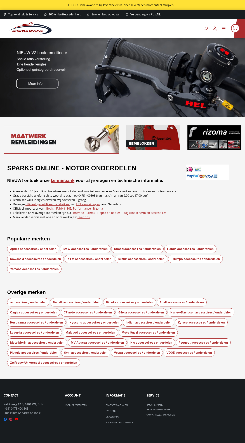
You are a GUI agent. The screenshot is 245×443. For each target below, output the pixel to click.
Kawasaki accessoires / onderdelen (35, 259)
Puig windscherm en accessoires (144, 213)
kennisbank (62, 180)
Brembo (78, 213)
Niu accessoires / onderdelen (151, 342)
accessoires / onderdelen (28, 302)
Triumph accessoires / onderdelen (195, 259)
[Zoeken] (205, 28)
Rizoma (98, 208)
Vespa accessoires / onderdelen (137, 352)
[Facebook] (5, 419)
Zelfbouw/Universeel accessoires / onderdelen (43, 362)
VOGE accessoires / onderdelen (189, 352)
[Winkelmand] (238, 28)
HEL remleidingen (88, 204)
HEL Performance (79, 208)
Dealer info (112, 416)
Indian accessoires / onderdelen (148, 322)
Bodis (50, 208)
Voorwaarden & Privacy (119, 422)
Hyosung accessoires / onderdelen (94, 322)
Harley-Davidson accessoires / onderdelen (201, 312)
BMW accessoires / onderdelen (85, 249)
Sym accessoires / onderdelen (85, 352)
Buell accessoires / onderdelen (182, 302)
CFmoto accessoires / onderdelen (88, 312)
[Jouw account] (214, 28)
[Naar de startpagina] (31, 28)
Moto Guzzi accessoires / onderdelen (148, 332)
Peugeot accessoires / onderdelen (203, 342)
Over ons (83, 217)
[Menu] (223, 28)
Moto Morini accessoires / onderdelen (37, 342)
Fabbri (60, 208)
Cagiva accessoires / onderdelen (33, 312)
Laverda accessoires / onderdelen (34, 332)
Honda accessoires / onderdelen (190, 249)
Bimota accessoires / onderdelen (129, 302)
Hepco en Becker (108, 213)
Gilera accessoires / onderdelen (141, 312)
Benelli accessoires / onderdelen (76, 302)
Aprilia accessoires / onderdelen (33, 249)
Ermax (90, 213)
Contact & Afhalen (117, 405)
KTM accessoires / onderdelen (89, 259)
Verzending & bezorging (161, 415)
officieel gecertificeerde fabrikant (47, 204)
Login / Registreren (76, 405)
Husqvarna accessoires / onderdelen (36, 322)
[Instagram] (10, 419)
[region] (122, 5)
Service (153, 395)
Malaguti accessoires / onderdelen (90, 332)
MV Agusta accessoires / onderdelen (97, 342)
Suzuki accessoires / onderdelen (141, 259)
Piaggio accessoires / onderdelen (34, 352)
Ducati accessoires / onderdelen (137, 249)
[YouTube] (16, 419)
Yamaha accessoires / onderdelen (34, 269)
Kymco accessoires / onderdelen (201, 322)
